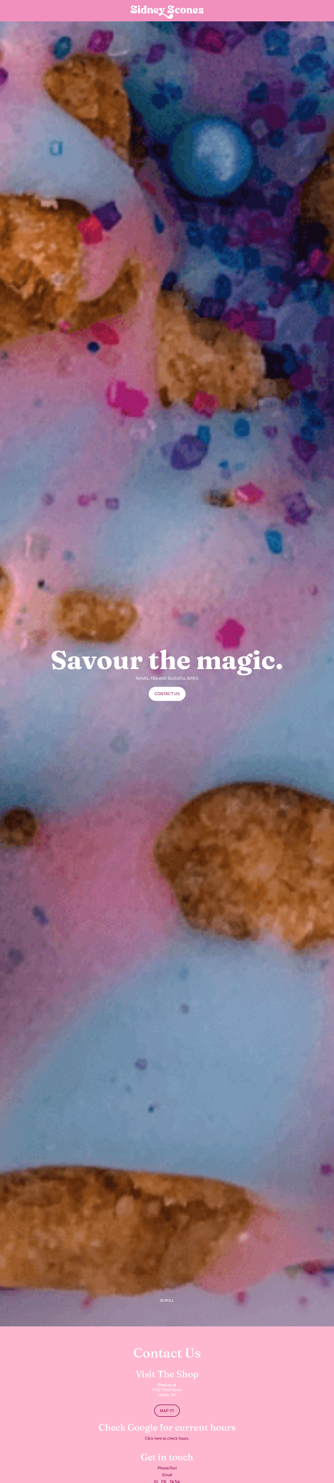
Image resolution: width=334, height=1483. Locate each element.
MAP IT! (167, 1410)
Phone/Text (167, 1468)
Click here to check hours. (167, 1438)
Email (167, 1475)
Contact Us (167, 693)
